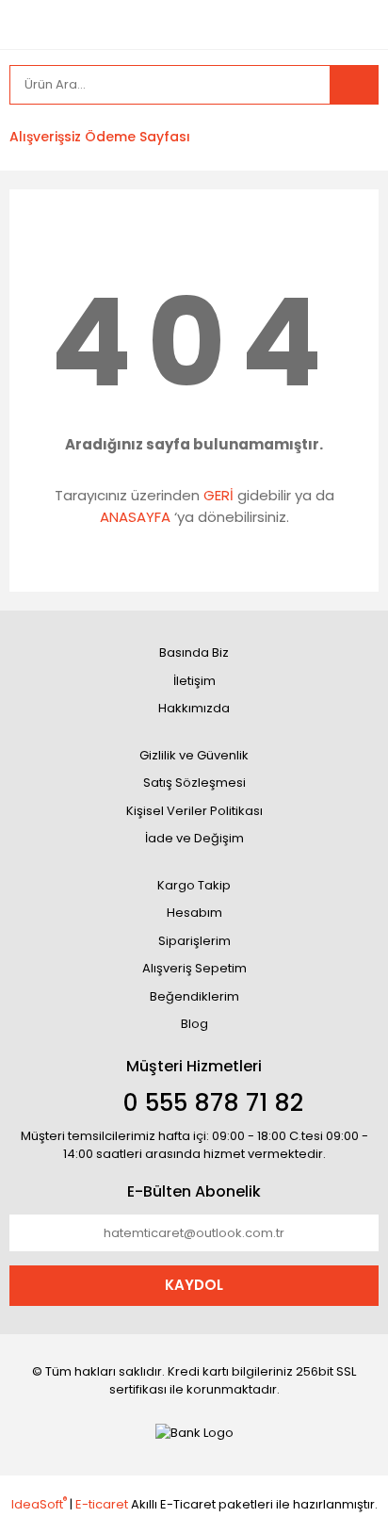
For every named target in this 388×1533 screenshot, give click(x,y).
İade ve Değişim (194, 838)
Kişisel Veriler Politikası (194, 811)
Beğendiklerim (194, 996)
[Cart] (350, 137)
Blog (194, 1024)
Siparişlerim (194, 941)
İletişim (194, 681)
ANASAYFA (135, 517)
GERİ (218, 495)
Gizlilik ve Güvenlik (194, 755)
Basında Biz (194, 652)
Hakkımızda (194, 708)
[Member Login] (228, 137)
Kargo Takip (194, 885)
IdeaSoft (39, 1504)
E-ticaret (101, 1504)
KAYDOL (194, 1285)
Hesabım (194, 912)
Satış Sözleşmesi (194, 782)
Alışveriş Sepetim (194, 968)
